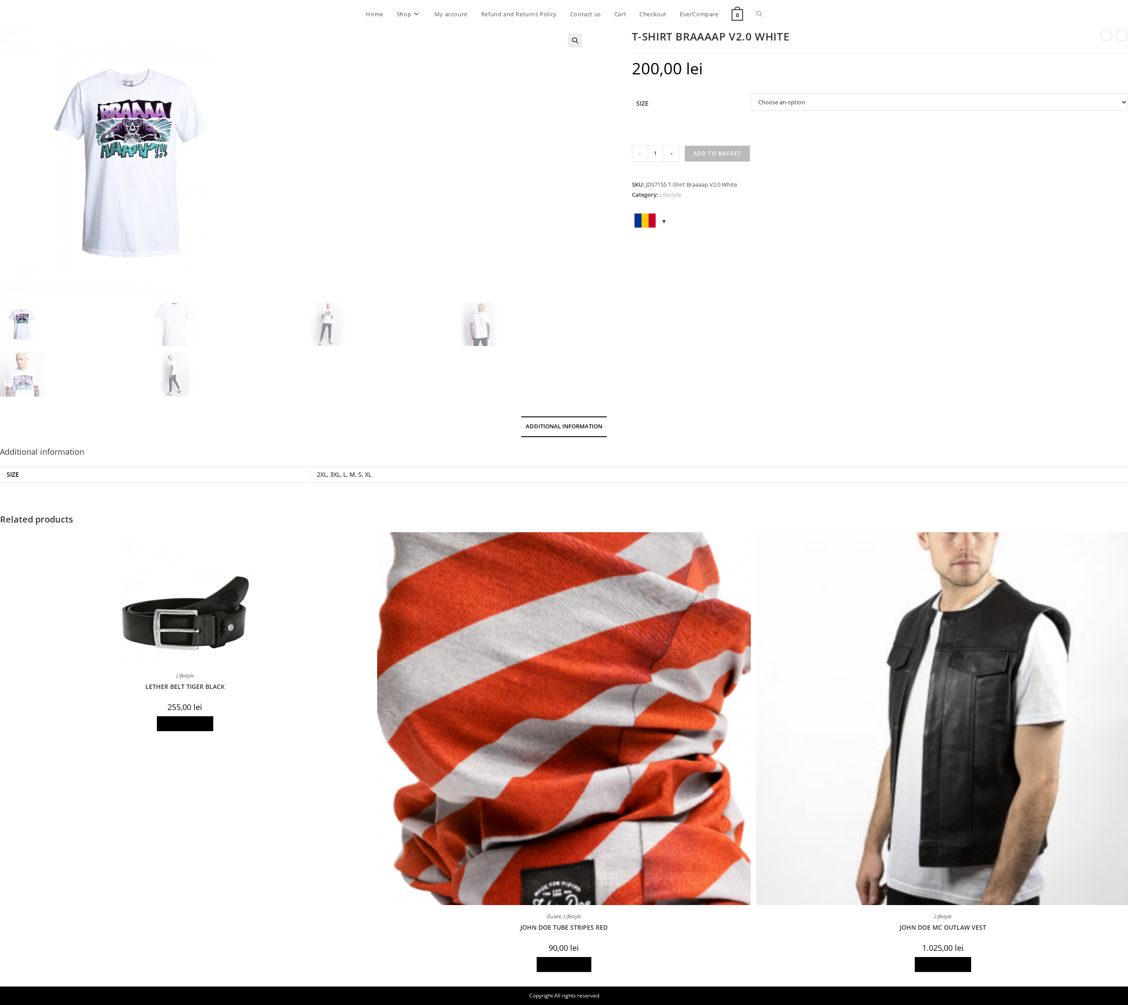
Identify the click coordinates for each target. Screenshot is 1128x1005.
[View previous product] (1106, 35)
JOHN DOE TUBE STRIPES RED (564, 927)
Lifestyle (670, 195)
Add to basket (718, 153)
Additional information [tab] (564, 426)
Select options (185, 723)
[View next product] (1122, 35)
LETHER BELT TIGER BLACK (185, 686)
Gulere (554, 916)
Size (642, 103)
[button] (575, 40)
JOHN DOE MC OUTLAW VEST (943, 927)
